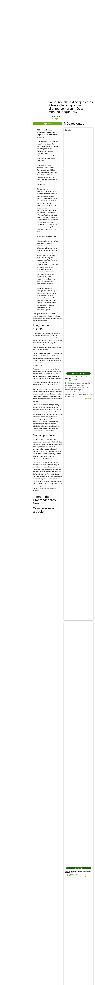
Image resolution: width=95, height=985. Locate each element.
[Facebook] (93, 48)
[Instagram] (93, 52)
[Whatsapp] (93, 55)
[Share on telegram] (47, 525)
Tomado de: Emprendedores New (44, 500)
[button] (78, 373)
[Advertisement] (16, 133)
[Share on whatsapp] (47, 523)
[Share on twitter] (47, 518)
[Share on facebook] (47, 516)
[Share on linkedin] (47, 520)
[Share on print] (47, 527)
